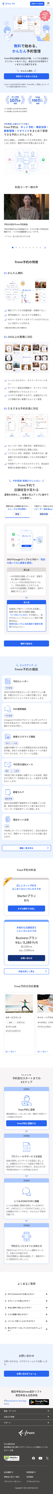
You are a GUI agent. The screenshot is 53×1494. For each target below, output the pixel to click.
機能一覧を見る (26, 847)
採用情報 (29, 1472)
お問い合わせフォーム (26, 1373)
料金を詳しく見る (26, 971)
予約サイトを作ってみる (26, 76)
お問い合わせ (26, 958)
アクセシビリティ (33, 1481)
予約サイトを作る (37, 4)
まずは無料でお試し (26, 908)
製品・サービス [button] (10, 1411)
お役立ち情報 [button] (9, 1416)
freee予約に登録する (26, 1123)
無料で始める (26, 643)
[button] (45, 248)
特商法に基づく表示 (11, 1476)
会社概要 (7, 1472)
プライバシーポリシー (12, 1481)
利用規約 (29, 1476)
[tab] (17, 510)
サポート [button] (7, 1422)
